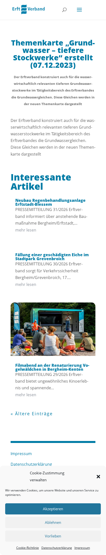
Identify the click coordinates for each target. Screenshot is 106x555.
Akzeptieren (53, 508)
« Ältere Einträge (32, 413)
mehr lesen (25, 230)
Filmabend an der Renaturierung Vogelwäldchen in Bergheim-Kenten (52, 367)
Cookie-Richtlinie (27, 548)
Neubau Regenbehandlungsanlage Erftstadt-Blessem (50, 202)
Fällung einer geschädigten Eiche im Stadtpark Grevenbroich (52, 256)
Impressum (82, 548)
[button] (98, 476)
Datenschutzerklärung (56, 548)
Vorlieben (53, 535)
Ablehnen (53, 522)
